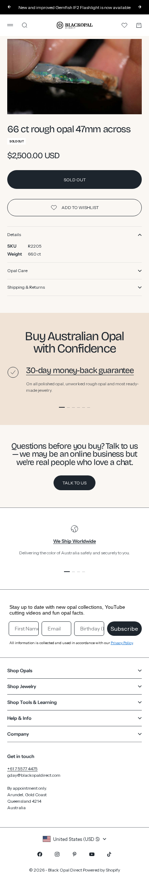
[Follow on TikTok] (109, 854)
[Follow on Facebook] (40, 854)
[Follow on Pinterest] (74, 854)
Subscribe (124, 628)
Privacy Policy (122, 643)
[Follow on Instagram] (57, 854)
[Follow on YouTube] (92, 854)
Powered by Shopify (101, 870)
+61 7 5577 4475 (22, 768)
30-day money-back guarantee (80, 370)
